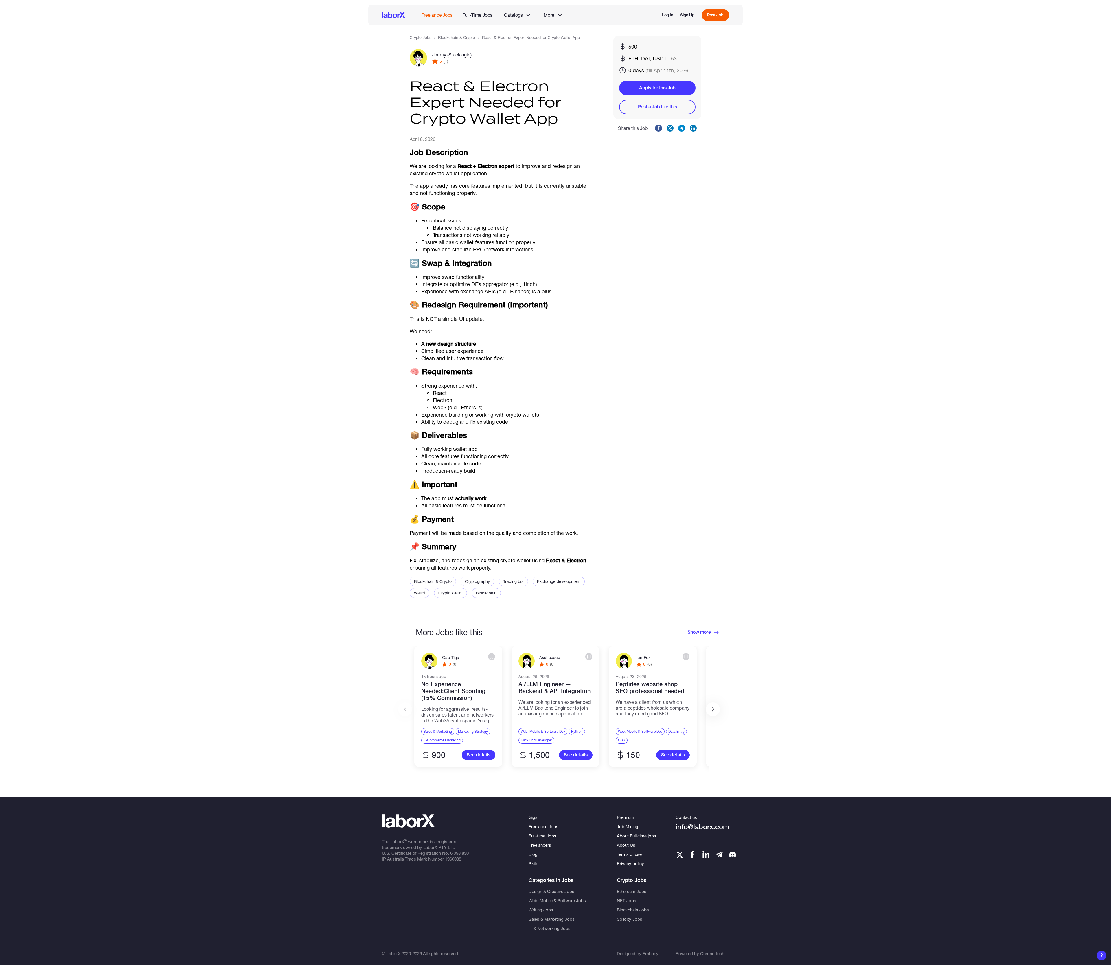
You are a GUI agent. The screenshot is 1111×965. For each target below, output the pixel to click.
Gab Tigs (450, 657)
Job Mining (627, 826)
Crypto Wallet (450, 592)
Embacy (650, 953)
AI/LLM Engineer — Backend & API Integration (554, 688)
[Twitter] (679, 854)
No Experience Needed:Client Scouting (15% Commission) (453, 691)
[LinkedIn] (705, 854)
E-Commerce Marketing (442, 740)
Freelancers (540, 845)
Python (577, 731)
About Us (626, 845)
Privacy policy (630, 863)
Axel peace (549, 657)
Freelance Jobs (437, 15)
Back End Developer (536, 740)
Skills (534, 863)
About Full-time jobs (636, 835)
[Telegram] (719, 854)
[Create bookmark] (491, 656)
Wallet (419, 592)
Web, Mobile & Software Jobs (557, 900)
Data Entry (676, 731)
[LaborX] (393, 15)
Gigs (533, 817)
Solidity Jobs (629, 919)
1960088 (453, 858)
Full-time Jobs (542, 835)
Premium (625, 817)
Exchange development (558, 581)
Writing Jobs (541, 909)
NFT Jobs (626, 900)
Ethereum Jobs (631, 891)
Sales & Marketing (438, 731)
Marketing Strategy (473, 731)
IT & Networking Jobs (550, 928)
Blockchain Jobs (633, 909)
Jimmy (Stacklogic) (452, 54)
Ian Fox (643, 657)
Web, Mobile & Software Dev (543, 731)
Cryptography (477, 581)
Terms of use (629, 854)
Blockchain (486, 592)
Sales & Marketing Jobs (552, 919)
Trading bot (513, 581)
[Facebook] (692, 854)
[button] (713, 709)
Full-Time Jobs (477, 15)
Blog (533, 854)
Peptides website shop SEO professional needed (650, 688)
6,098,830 (459, 853)
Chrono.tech (712, 953)
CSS (621, 740)
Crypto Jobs (420, 37)
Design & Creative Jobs (551, 891)
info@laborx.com (702, 826)
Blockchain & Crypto (456, 37)
